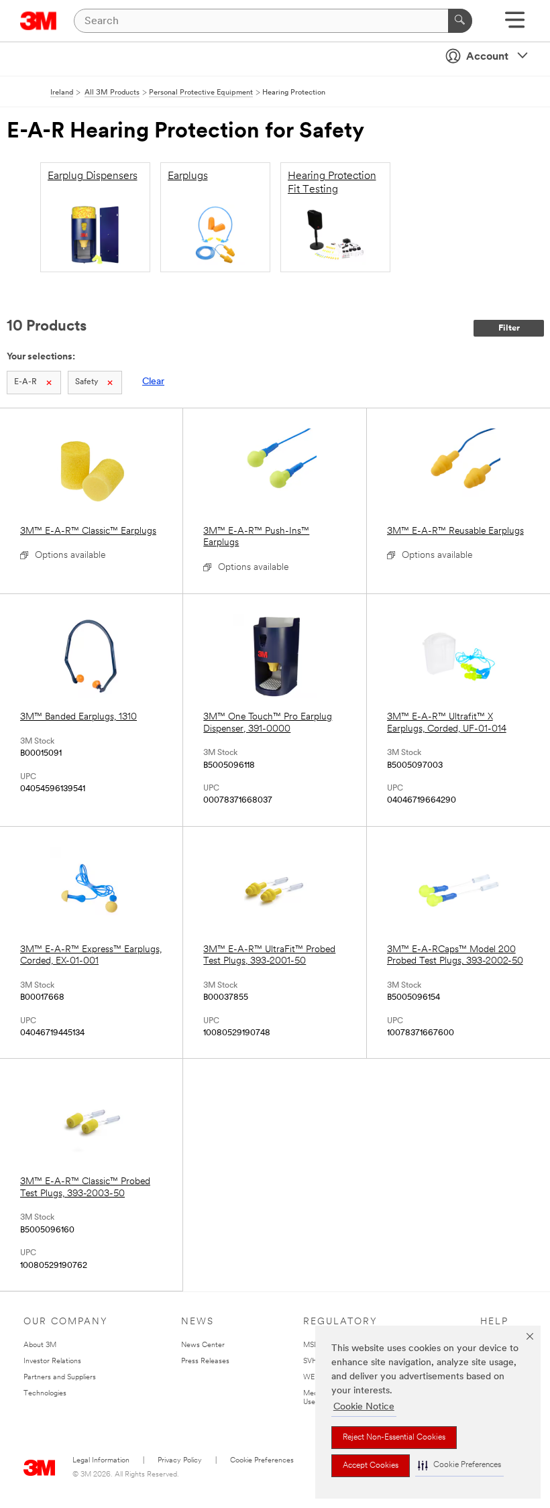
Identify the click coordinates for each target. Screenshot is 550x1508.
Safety (86, 382)
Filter (509, 328)
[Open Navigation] (515, 24)
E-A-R (25, 382)
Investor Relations (52, 1361)
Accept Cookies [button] (370, 1466)
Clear (153, 382)
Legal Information (100, 1460)
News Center (203, 1345)
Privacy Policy (180, 1460)
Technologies (44, 1393)
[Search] (460, 21)
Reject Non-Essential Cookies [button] (394, 1438)
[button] (459, 1465)
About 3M (39, 1345)
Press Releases (205, 1361)
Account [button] (487, 57)
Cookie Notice (363, 1407)
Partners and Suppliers (59, 1377)
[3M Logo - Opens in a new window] (38, 21)
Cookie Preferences (262, 1460)
